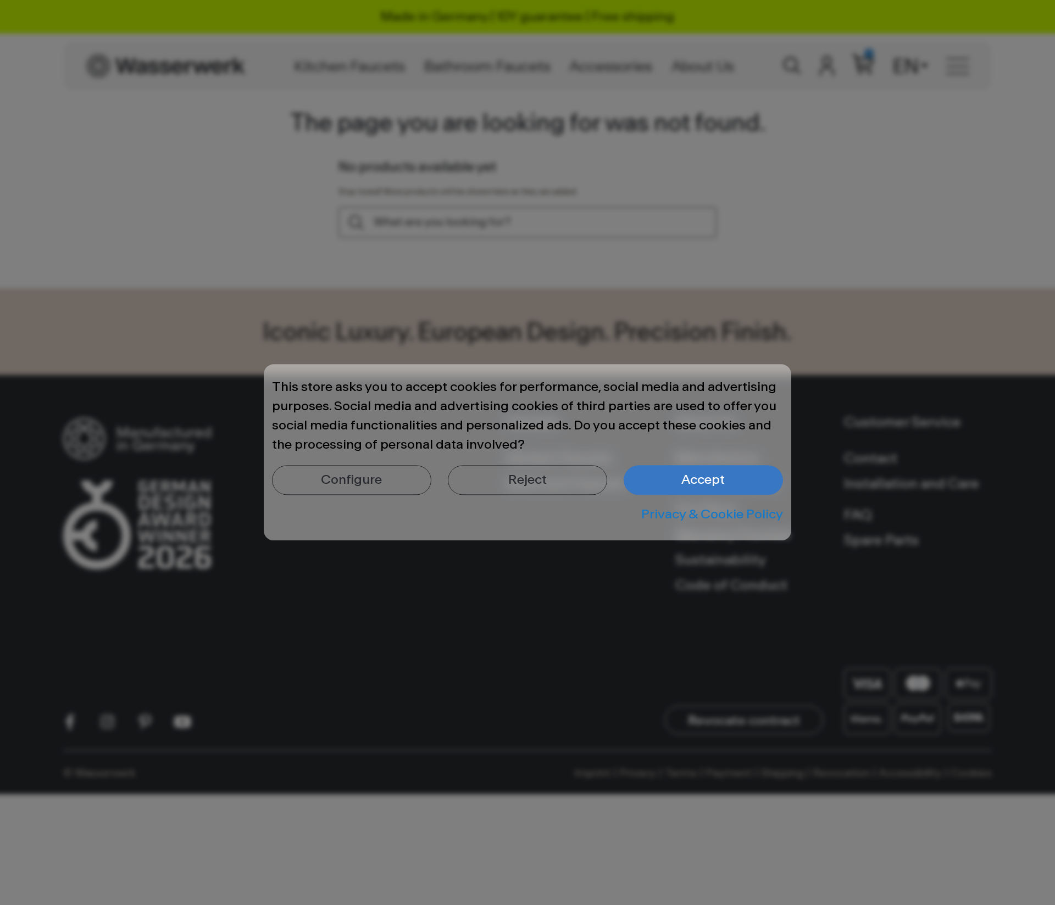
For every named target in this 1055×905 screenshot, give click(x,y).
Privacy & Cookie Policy (712, 514)
